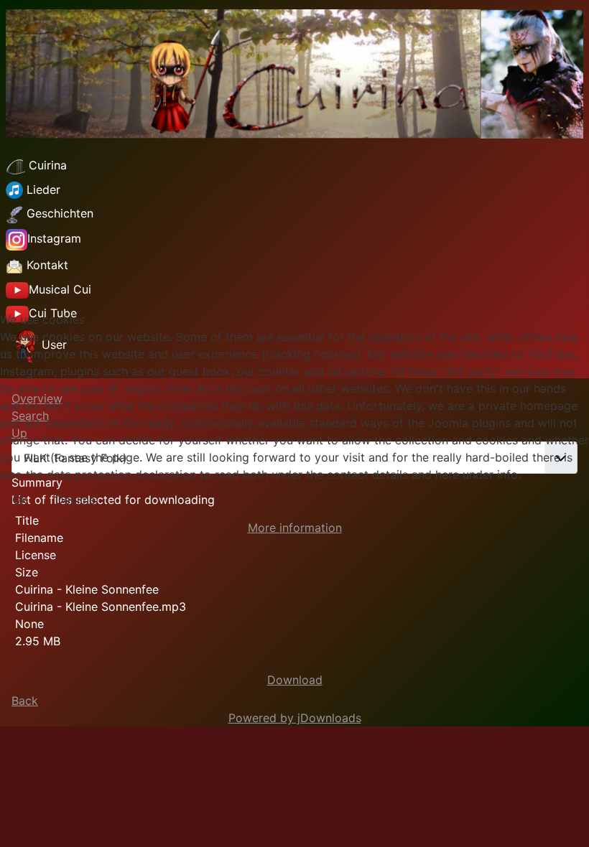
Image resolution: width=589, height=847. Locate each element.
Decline (75, 499)
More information (295, 527)
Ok (19, 499)
